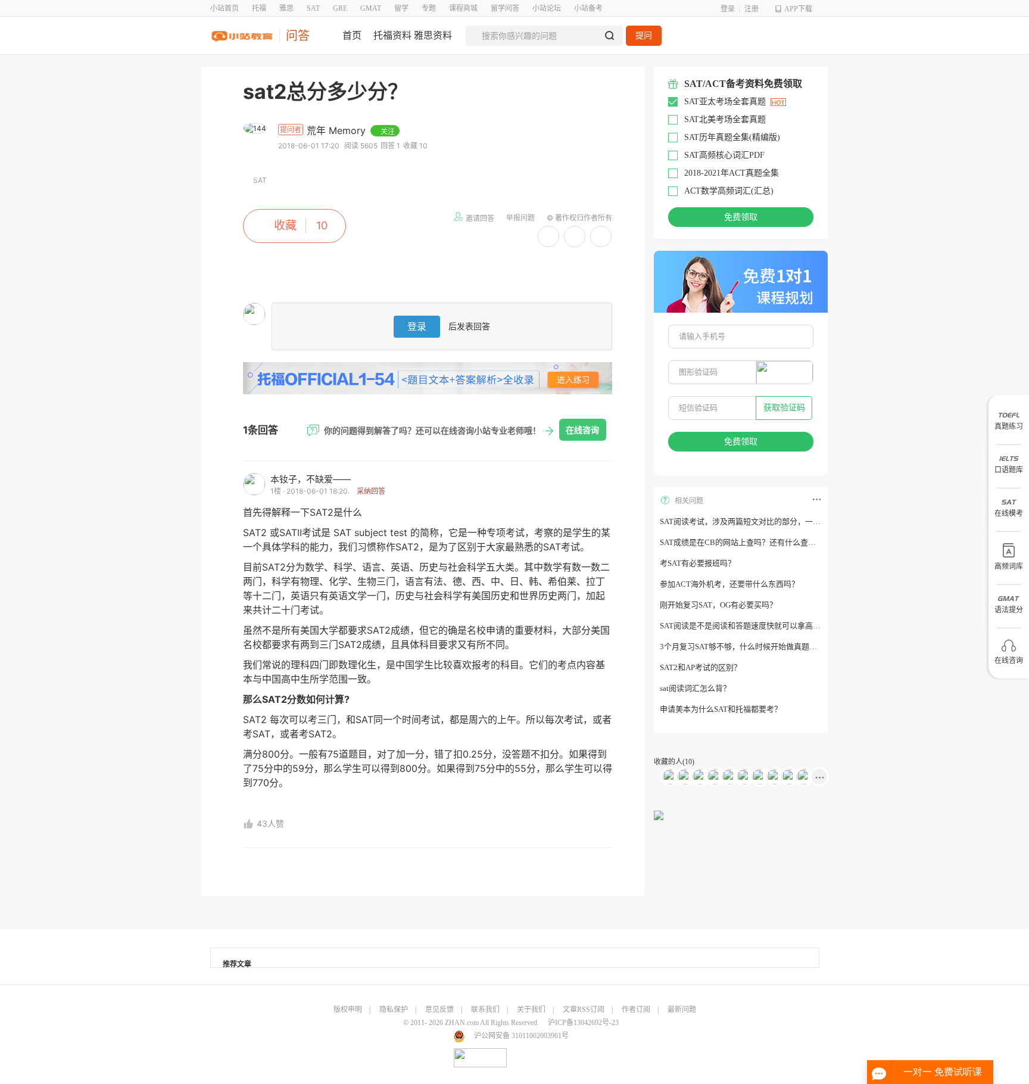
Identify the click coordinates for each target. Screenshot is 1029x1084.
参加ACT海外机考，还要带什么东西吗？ (729, 584)
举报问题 (520, 217)
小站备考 (588, 8)
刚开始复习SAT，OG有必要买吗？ (718, 604)
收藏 (285, 225)
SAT (313, 8)
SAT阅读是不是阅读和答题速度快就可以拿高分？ (744, 625)
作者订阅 (636, 1009)
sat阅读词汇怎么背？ (695, 688)
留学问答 (505, 8)
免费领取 (740, 217)
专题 (429, 8)
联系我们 (485, 1009)
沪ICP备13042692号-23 (583, 1022)
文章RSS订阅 (583, 1009)
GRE (340, 8)
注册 (751, 9)
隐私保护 (393, 1009)
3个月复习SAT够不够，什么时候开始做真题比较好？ (750, 646)
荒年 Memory (338, 130)
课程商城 (463, 8)
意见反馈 (439, 1009)
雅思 (286, 8)
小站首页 (224, 8)
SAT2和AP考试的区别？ (700, 667)
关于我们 (531, 1009)
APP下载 (798, 9)
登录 (728, 9)
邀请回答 (480, 218)
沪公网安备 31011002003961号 (521, 1036)
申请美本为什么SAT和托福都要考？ (721, 709)
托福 (259, 8)
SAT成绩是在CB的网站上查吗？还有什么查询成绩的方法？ (761, 542)
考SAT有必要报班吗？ (697, 563)
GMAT (370, 8)
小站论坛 (546, 8)
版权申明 (347, 1009)
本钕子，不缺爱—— (310, 479)
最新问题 (682, 1009)
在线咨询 (582, 430)
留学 (401, 8)
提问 (643, 35)
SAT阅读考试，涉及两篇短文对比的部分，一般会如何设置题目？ (771, 521)
